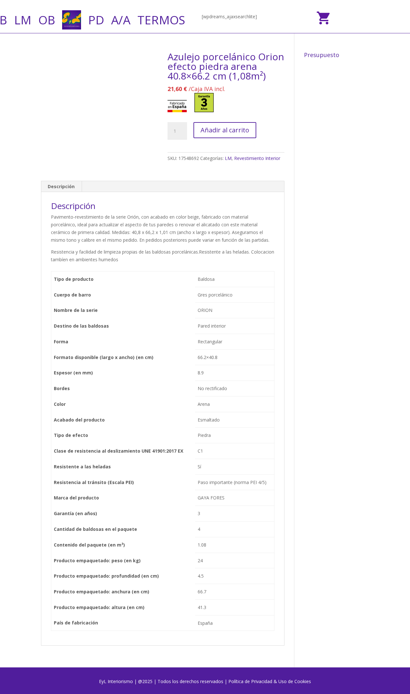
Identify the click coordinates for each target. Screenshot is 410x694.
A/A (120, 20)
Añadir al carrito (225, 130)
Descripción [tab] (61, 186)
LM (22, 20)
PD (96, 20)
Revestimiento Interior (257, 158)
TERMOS (161, 20)
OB (46, 20)
